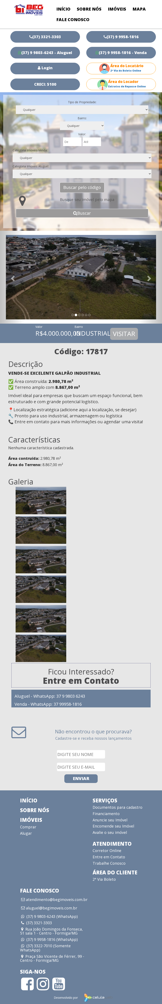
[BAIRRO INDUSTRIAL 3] (81, 559)
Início (63, 9)
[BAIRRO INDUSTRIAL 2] (81, 530)
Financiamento (106, 813)
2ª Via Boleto (104, 879)
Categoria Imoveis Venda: (30, 150)
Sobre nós (89, 9)
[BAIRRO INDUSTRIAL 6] (81, 648)
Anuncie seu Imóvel (110, 819)
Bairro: (82, 118)
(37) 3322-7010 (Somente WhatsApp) (45, 947)
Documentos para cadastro (117, 807)
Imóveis (117, 9)
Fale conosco (72, 19)
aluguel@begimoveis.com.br (51, 908)
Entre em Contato (109, 856)
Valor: (82, 134)
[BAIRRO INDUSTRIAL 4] (81, 589)
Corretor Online (107, 850)
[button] (12, 277)
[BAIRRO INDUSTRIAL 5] (81, 619)
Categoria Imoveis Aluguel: (31, 166)
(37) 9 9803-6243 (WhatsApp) (52, 916)
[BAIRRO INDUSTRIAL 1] (81, 500)
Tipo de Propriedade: (82, 102)
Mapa (139, 9)
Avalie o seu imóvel (110, 832)
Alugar (26, 833)
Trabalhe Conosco (109, 863)
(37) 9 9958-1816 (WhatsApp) (52, 939)
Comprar (28, 826)
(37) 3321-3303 (39, 922)
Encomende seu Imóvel (113, 826)
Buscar (84, 213)
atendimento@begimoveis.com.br (57, 900)
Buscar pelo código (82, 187)
